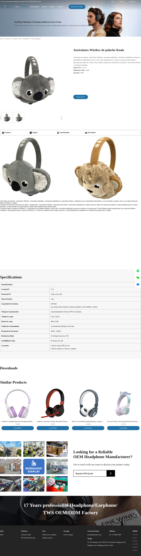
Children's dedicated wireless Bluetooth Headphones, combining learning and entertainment (53, 421)
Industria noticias (47, 538)
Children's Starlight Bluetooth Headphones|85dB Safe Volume (17, 421)
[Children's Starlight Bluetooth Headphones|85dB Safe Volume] (17, 389)
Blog (112, 1)
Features (7, 132)
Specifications (65, 132)
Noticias (52, 7)
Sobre (1, 535)
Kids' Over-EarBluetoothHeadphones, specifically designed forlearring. (88, 421)
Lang (97, 7)
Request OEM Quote (77, 7)
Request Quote (80, 97)
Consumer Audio (17, 39)
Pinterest (135, 541)
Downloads (91, 132)
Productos (24, 7)
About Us (121, 1)
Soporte (44, 7)
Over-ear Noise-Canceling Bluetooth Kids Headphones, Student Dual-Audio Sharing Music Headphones (123, 421)
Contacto (60, 7)
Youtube (135, 550)
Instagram (135, 547)
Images (34, 132)
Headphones (26, 39)
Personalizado (34, 7)
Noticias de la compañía (49, 535)
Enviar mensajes (68, 535)
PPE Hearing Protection (28, 538)
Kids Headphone (36, 39)
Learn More (17, 428)
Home (2, 39)
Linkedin (135, 544)
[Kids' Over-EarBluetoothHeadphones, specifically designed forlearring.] (88, 389)
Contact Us (132, 1)
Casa (17, 7)
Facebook (135, 535)
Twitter (135, 538)
